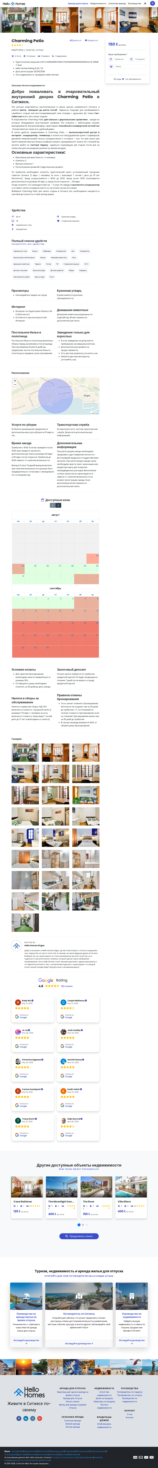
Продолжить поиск (81, 1236)
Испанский (44, 1451)
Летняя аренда (73, 1427)
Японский (54, 1454)
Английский (18, 1451)
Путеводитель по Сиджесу (129, 1392)
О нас (129, 1414)
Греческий (43, 1454)
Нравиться (92, 40)
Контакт (130, 1417)
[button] (145, 3)
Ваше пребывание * (118, 54)
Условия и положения (62, 1457)
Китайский (75, 1454)
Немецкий (70, 1451)
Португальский (98, 1451)
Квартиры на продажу (104, 1401)
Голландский (10, 1454)
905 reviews (67, 986)
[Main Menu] (152, 3)
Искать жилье (72, 1401)
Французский (57, 1451)
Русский (64, 1454)
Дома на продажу (104, 1398)
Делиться (76, 40)
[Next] (58, 505)
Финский (32, 1454)
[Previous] (53, 505)
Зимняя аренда (72, 1423)
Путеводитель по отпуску (129, 1395)
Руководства (129, 1388)
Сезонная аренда (72, 1420)
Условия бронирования (82, 1457)
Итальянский (83, 1451)
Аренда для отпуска (72, 1398)
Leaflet (96, 413)
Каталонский (31, 1451)
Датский (22, 1454)
